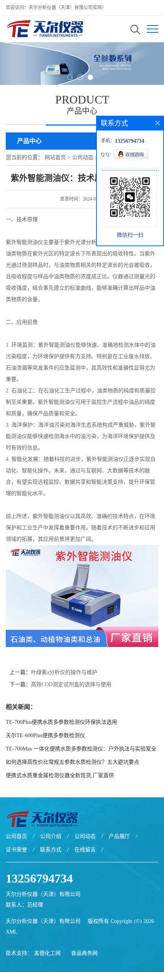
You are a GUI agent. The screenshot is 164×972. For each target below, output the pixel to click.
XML (12, 932)
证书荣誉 (16, 849)
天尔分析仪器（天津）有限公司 (43, 921)
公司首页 (16, 836)
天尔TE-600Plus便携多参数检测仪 (45, 735)
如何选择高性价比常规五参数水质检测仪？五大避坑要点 (72, 762)
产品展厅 (119, 836)
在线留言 (85, 849)
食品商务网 (84, 953)
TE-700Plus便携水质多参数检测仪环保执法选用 (61, 722)
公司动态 (82, 157)
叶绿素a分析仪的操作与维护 (64, 672)
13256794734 (39, 878)
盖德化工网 (47, 953)
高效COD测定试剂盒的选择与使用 (71, 684)
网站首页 (55, 157)
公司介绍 (50, 836)
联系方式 (50, 849)
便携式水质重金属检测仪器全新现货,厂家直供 (60, 775)
